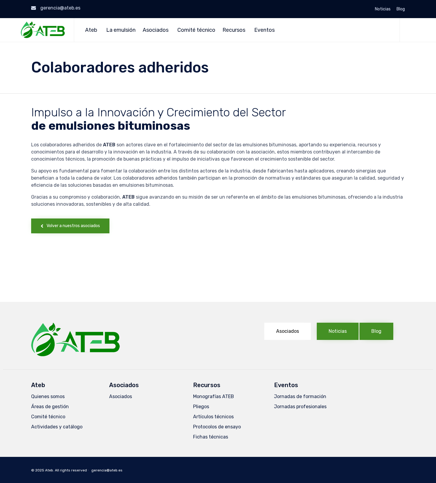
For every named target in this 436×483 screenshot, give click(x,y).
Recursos (233, 30)
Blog (401, 9)
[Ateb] (43, 30)
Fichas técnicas (210, 437)
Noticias (383, 9)
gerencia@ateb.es (60, 8)
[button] (70, 225)
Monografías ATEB (213, 396)
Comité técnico (196, 30)
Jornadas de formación (300, 396)
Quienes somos (48, 396)
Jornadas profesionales (300, 406)
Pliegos (201, 406)
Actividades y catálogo (56, 427)
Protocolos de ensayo (217, 427)
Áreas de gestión (50, 406)
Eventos (264, 30)
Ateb (91, 30)
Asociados (155, 30)
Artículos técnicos (213, 416)
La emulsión (121, 30)
